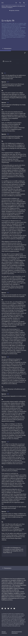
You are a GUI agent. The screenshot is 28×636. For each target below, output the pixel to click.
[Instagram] (5, 608)
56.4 (8, 292)
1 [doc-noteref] (8, 289)
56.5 (8, 356)
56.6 (8, 393)
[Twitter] (11, 608)
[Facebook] (2, 608)
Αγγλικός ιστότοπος (14, 10)
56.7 (8, 441)
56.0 (5, 73)
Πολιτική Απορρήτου (4, 632)
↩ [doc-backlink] (11, 552)
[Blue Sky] (8, 608)
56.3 (8, 134)
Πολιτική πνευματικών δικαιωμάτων (17, 632)
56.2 (8, 102)
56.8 (8, 511)
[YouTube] (14, 608)
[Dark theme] (16, 2)
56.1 (8, 81)
